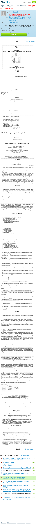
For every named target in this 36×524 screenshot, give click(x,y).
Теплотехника (13, 22)
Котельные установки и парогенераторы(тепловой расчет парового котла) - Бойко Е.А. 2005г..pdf (18, 464)
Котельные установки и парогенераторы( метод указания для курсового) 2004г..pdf (16, 459)
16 (33, 489)
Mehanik (15, 12)
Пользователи (21, 6)
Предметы (10, 6)
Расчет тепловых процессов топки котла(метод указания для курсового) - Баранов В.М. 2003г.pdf (17, 490)
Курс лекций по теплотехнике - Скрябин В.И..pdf (17, 468)
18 (33, 485)
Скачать (14, 34)
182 (33, 462)
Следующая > (30, 41)
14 (33, 481)
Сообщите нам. (22, 15)
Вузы (3, 6)
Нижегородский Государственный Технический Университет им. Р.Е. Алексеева (20, 18)
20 (33, 468)
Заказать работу (9, 8)
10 (33, 477)
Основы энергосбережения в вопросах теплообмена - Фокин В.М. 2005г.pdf (14, 478)
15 (33, 458)
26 (33, 497)
